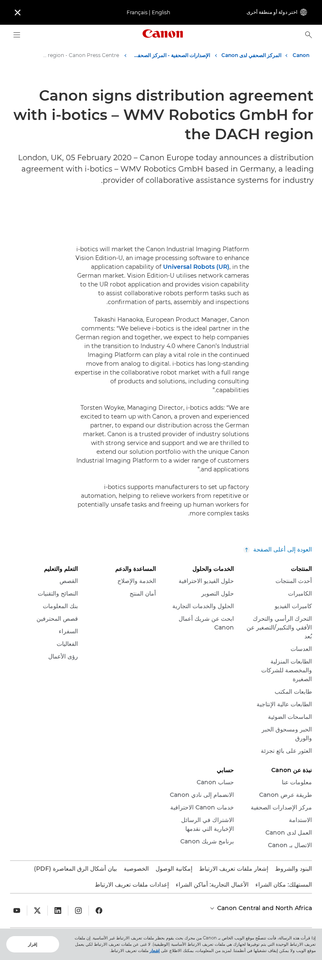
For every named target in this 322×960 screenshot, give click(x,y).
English (161, 12)
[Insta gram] (78, 910)
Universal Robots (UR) (196, 267)
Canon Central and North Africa (264, 908)
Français (137, 12)
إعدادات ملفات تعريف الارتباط (132, 884)
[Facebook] (99, 910)
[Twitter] (37, 910)
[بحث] (308, 35)
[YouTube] (16, 910)
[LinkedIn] (58, 910)
